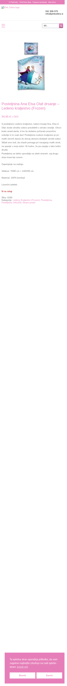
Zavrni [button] (49, 675)
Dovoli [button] (22, 675)
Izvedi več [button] (22, 667)
